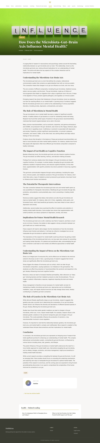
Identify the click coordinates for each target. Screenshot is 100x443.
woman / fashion (89, 6)
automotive (18, 6)
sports (73, 6)
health (50, 6)
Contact (76, 433)
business (25, 6)
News (64, 6)
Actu (12, 6)
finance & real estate (41, 6)
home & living (57, 6)
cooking (32, 6)
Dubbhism (10, 428)
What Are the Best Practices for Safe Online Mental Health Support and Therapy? (64, 414)
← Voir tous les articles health (31, 393)
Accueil (24, 59)
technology (80, 6)
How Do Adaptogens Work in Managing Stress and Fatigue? (34, 414)
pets (69, 6)
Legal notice (77, 430)
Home (7, 6)
